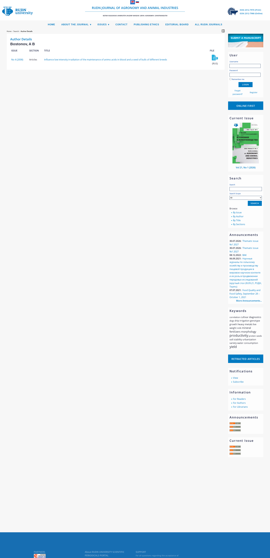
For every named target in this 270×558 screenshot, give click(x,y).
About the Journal (75, 24)
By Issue (237, 212)
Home (51, 24)
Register (253, 92)
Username (234, 61)
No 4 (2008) (17, 59)
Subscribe (238, 381)
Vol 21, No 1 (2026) (246, 167)
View (235, 377)
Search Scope (235, 193)
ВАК (244, 255)
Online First (245, 105)
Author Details (26, 31)
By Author (238, 216)
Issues (102, 24)
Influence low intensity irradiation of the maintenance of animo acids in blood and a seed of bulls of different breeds (105, 59)
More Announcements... (249, 300)
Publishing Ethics (146, 24)
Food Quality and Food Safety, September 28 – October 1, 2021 (245, 294)
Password (234, 70)
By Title (237, 220)
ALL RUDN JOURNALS (208, 24)
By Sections (239, 224)
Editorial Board (177, 24)
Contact (121, 24)
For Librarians (240, 406)
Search (232, 184)
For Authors (239, 402)
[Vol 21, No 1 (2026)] (245, 162)
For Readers (239, 398)
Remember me (238, 79)
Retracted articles (245, 359)
